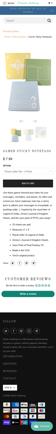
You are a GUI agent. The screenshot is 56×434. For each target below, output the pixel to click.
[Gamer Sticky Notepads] (28, 80)
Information (13, 356)
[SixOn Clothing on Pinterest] (22, 331)
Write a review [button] (28, 294)
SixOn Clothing (18, 395)
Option (7, 166)
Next (16, 31)
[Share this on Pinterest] (26, 263)
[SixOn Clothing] (28, 3)
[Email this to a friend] (33, 263)
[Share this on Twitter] (12, 263)
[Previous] (21, 120)
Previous (7, 31)
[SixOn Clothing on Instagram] (29, 331)
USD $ (8, 387)
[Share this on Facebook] (19, 263)
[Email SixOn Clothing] (37, 331)
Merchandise (19, 36)
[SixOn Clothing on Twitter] (6, 331)
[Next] (34, 120)
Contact (9, 378)
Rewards (10, 371)
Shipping (10, 364)
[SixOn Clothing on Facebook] (14, 331)
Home (7, 36)
